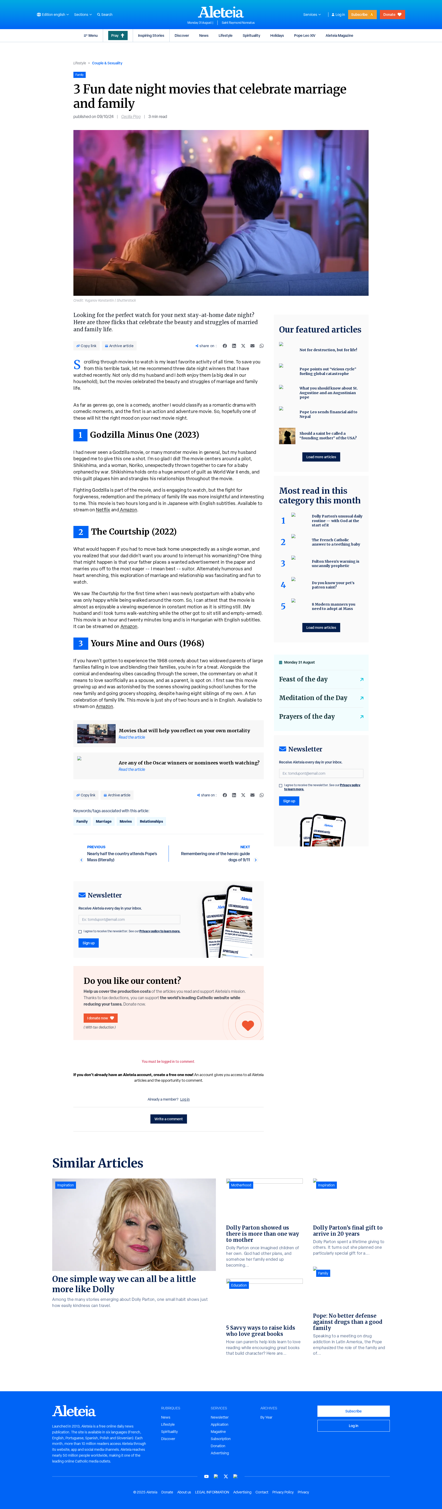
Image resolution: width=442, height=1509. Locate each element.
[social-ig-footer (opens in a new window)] (235, 1476)
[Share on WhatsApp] (262, 346)
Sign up (89, 942)
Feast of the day (303, 679)
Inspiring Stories (151, 35)
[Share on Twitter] (243, 346)
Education (239, 1285)
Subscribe (359, 14)
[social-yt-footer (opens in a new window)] (206, 1476)
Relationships (151, 821)
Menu (93, 35)
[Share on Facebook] (225, 346)
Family (82, 821)
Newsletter (220, 1417)
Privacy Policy (283, 1492)
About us (184, 1492)
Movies (126, 821)
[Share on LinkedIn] (234, 346)
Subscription (221, 1438)
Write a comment (168, 1118)
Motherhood (241, 1185)
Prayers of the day (307, 717)
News (203, 35)
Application (219, 1424)
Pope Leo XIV (304, 35)
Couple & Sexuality (107, 63)
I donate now (97, 1018)
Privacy (303, 1492)
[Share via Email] (252, 346)
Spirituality (251, 35)
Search (107, 14)
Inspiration (65, 1185)
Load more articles (321, 456)
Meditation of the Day (313, 698)
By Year (266, 1417)
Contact (262, 1492)
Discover (182, 35)
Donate (389, 14)
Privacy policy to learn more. (159, 931)
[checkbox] (80, 931)
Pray (114, 35)
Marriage (104, 821)
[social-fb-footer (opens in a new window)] (216, 1476)
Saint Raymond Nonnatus (238, 23)
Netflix (103, 510)
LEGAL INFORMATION (212, 1492)
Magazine (218, 1431)
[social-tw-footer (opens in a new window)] (226, 1476)
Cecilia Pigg (131, 116)
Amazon (128, 510)
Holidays (277, 35)
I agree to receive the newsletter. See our (132, 931)
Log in (340, 14)
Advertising (220, 1453)
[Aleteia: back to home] (221, 11)
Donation (218, 1446)
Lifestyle (226, 35)
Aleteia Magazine (339, 35)
